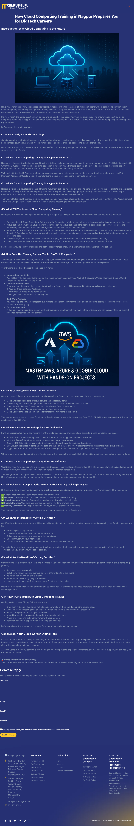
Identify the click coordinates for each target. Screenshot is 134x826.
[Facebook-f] (5, 821)
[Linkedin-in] (20, 821)
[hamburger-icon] (129, 6)
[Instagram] (10, 821)
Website (3, 720)
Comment (5, 680)
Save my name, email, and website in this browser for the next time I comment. (35, 729)
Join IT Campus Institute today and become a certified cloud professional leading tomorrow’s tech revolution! (52, 662)
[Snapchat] (25, 821)
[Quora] (29, 821)
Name (3, 702)
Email (3, 711)
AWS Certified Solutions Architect (25, 289)
